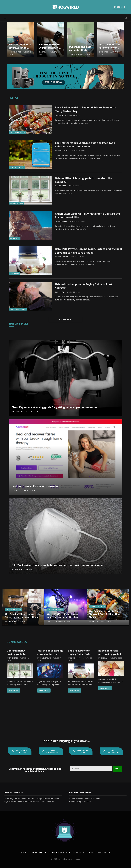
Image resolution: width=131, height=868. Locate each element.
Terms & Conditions (59, 853)
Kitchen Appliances (17, 132)
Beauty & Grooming (18, 309)
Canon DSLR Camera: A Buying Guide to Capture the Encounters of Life (87, 215)
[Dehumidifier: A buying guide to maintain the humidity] (30, 190)
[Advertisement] (65, 717)
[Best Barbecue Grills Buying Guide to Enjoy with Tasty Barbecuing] (30, 119)
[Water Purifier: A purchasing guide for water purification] (65, 607)
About (24, 853)
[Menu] (5, 18)
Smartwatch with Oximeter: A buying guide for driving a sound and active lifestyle (50, 46)
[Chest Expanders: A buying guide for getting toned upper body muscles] (65, 378)
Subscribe (119, 7)
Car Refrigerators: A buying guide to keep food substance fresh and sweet (85, 144)
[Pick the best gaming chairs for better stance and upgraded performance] (50, 670)
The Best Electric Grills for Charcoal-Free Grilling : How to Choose (106, 614)
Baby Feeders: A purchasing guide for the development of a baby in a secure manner (111, 652)
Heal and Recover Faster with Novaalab (35, 486)
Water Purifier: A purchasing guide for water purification (62, 615)
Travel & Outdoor (17, 168)
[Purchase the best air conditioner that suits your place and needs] (110, 39)
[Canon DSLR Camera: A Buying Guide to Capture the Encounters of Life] (30, 225)
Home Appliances (16, 203)
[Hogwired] (65, 7)
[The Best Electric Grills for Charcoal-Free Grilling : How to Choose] (108, 607)
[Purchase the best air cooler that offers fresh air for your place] (80, 39)
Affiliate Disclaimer (99, 853)
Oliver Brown (62, 257)
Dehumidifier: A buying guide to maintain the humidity (83, 179)
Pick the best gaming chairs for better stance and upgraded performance (50, 652)
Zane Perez (43, 52)
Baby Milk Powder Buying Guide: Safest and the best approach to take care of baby (88, 250)
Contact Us (79, 853)
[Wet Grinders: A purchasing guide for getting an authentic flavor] (23, 607)
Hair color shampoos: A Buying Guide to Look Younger (83, 286)
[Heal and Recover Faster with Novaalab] (65, 457)
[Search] (125, 18)
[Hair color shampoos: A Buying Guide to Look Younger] (30, 296)
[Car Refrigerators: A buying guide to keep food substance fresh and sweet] (30, 154)
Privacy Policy (38, 853)
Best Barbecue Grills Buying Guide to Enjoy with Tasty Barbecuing (85, 109)
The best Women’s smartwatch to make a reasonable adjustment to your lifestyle (20, 46)
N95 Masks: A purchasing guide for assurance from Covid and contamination (57, 564)
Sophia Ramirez (15, 52)
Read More (13, 690)
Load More (64, 319)
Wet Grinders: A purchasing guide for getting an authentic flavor (23, 615)
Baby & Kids (14, 274)
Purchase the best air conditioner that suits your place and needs (110, 46)
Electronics (14, 238)
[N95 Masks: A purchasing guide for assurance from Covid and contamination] (65, 536)
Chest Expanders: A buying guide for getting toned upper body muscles (54, 407)
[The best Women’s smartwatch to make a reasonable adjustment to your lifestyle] (20, 39)
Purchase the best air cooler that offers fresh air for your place (80, 48)
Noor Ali (72, 54)
